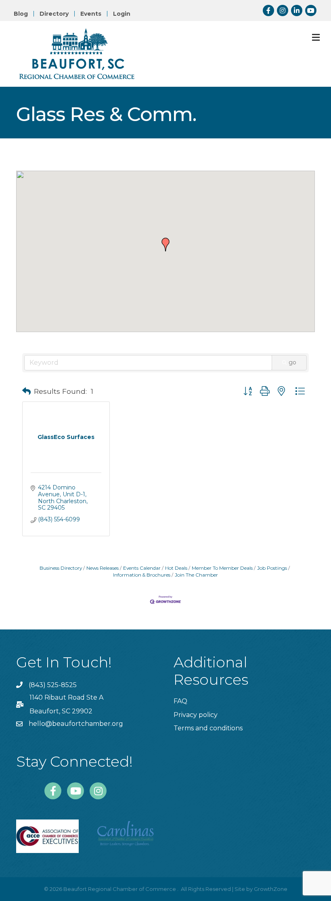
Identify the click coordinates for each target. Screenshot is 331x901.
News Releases (102, 568)
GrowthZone (270, 889)
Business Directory (61, 568)
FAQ (180, 701)
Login (121, 14)
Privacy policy (196, 715)
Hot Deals (176, 568)
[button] (165, 244)
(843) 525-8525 (53, 685)
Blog (21, 14)
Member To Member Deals (222, 568)
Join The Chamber (196, 575)
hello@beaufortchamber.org (76, 723)
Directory (54, 14)
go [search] (292, 362)
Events (90, 14)
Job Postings (272, 568)
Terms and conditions (208, 728)
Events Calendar (142, 568)
